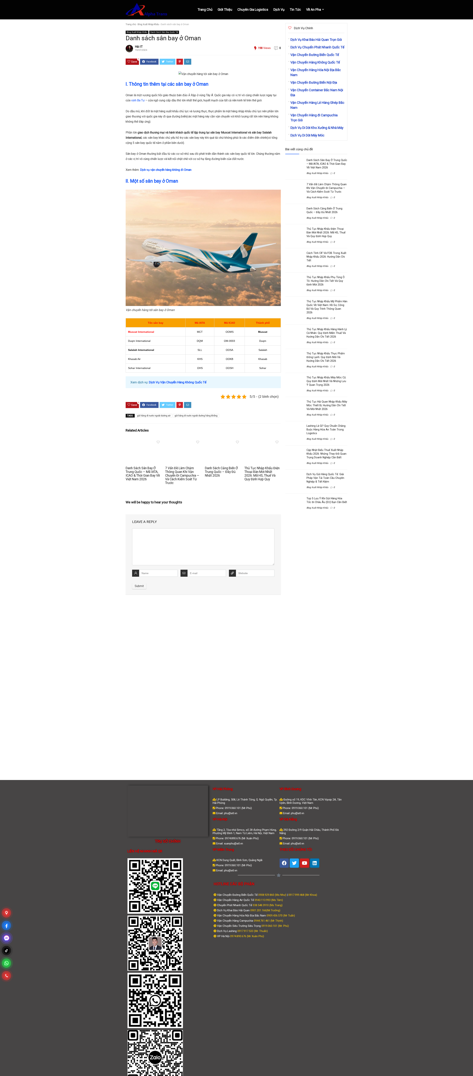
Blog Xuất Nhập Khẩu (148, 24)
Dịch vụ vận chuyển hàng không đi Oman (165, 170)
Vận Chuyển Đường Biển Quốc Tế (314, 55)
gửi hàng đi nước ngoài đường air (154, 415)
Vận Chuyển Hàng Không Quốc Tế (315, 62)
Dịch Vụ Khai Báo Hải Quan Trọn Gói (316, 40)
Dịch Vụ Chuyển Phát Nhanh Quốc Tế (317, 47)
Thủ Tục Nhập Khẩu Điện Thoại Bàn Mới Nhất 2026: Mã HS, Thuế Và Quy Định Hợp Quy (262, 473)
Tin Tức (295, 9)
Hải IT (139, 46)
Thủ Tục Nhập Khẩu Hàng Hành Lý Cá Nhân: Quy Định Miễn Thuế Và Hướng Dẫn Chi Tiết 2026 (327, 333)
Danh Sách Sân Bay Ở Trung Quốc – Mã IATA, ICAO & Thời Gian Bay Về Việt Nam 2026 (143, 473)
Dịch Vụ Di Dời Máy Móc (307, 135)
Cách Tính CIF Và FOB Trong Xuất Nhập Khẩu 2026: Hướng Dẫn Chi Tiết (326, 257)
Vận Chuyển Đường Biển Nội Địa (313, 82)
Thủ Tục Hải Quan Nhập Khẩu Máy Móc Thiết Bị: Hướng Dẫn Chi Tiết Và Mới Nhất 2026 (327, 405)
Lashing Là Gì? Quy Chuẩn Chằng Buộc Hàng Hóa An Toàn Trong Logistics (326, 429)
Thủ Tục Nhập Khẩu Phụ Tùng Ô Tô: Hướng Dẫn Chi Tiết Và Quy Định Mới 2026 (326, 281)
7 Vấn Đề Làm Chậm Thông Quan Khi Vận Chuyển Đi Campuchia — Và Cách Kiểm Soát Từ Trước (182, 475)
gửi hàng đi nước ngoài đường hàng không (196, 415)
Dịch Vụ (279, 9)
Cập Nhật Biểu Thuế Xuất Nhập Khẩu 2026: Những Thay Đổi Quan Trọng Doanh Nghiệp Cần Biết (326, 454)
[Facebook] (284, 863)
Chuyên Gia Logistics (252, 9)
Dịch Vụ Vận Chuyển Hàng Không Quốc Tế (177, 382)
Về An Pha (313, 9)
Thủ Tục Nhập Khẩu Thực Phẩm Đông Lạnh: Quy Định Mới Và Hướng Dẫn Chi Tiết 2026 (326, 357)
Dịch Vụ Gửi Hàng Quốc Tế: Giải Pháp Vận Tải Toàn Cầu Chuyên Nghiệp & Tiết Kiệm (325, 478)
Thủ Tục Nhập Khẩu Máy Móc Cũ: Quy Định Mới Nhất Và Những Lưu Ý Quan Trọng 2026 (326, 381)
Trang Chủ (205, 9)
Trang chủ (131, 24)
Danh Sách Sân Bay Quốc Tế (164, 32)
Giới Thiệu (225, 9)
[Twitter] (294, 863)
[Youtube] (304, 863)
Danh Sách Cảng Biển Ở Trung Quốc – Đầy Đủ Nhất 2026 (221, 471)
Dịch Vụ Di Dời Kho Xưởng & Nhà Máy (316, 128)
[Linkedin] (314, 863)
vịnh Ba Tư (138, 100)
